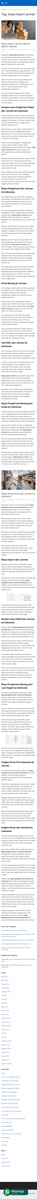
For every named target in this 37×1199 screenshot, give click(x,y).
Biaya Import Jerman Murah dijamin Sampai (15, 45)
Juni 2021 (4, 1037)
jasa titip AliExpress (7, 1126)
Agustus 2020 (5, 1044)
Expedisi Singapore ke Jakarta (10, 1088)
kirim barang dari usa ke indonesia (11, 1134)
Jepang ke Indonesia (7, 1130)
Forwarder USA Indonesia (8, 1096)
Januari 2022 (5, 1014)
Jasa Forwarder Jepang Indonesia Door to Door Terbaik (17, 940)
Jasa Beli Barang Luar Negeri (9, 1107)
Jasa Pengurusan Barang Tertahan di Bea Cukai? (15, 944)
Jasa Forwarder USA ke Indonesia (11, 1111)
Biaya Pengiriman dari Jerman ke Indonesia (18, 495)
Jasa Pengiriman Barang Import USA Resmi (14, 930)
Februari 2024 (5, 984)
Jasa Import (4, 1115)
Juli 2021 (4, 1033)
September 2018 (6, 1063)
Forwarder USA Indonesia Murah (10, 1099)
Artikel (4, 49)
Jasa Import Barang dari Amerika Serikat (13, 1118)
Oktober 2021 (5, 1022)
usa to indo (4, 1141)
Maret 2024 (4, 980)
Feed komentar (5, 1162)
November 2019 (6, 1048)
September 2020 (6, 1041)
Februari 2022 (5, 1010)
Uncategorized (5, 1137)
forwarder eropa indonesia (17, 49)
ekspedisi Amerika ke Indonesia (10, 1084)
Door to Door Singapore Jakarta (10, 1077)
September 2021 (6, 1026)
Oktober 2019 (5, 1052)
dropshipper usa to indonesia (9, 1080)
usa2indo (4, 1145)
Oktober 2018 (5, 1060)
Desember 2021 (6, 1018)
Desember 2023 (6, 991)
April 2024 (4, 976)
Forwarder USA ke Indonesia (9, 1103)
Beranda (3, 9)
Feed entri (4, 1158)
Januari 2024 (5, 988)
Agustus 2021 (5, 1029)
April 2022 (4, 1003)
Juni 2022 (4, 999)
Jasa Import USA (6, 1122)
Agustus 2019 (5, 1056)
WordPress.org (5, 1166)
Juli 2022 (4, 995)
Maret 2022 (4, 1007)
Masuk (3, 1154)
